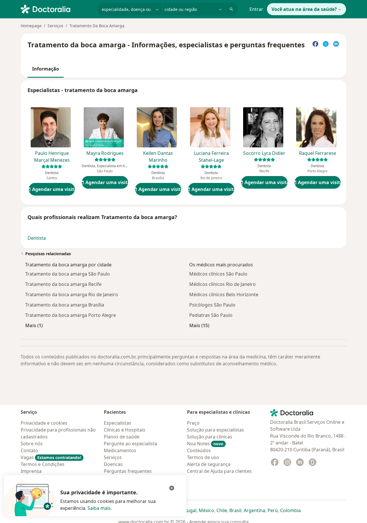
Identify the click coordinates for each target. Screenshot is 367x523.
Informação (45, 69)
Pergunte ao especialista (130, 443)
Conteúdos (199, 450)
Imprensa (31, 471)
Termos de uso (203, 457)
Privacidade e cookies (44, 423)
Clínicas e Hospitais (124, 430)
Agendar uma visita (53, 189)
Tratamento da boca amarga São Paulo (67, 274)
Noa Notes (205, 443)
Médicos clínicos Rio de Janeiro (222, 284)
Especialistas (117, 423)
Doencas (113, 464)
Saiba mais (99, 508)
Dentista (37, 238)
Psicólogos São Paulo (212, 305)
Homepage (31, 25)
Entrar (256, 9)
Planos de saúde (121, 437)
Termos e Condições (43, 464)
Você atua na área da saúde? (304, 9)
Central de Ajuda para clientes (219, 471)
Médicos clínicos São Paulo (218, 274)
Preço (193, 423)
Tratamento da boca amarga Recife (63, 284)
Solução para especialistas (215, 430)
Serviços (55, 25)
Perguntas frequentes (128, 471)
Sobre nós (32, 443)
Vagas (51, 457)
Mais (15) (199, 325)
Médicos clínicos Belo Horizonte (223, 294)
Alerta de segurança (209, 464)
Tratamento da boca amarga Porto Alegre (70, 315)
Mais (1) (34, 325)
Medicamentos (120, 450)
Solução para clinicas (209, 437)
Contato (29, 450)
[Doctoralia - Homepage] (57, 8)
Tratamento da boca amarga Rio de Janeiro (71, 294)
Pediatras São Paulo (211, 315)
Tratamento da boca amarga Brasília (64, 305)
